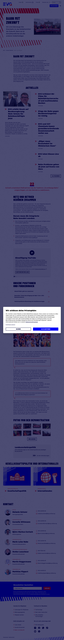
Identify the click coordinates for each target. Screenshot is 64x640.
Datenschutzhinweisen (32, 322)
